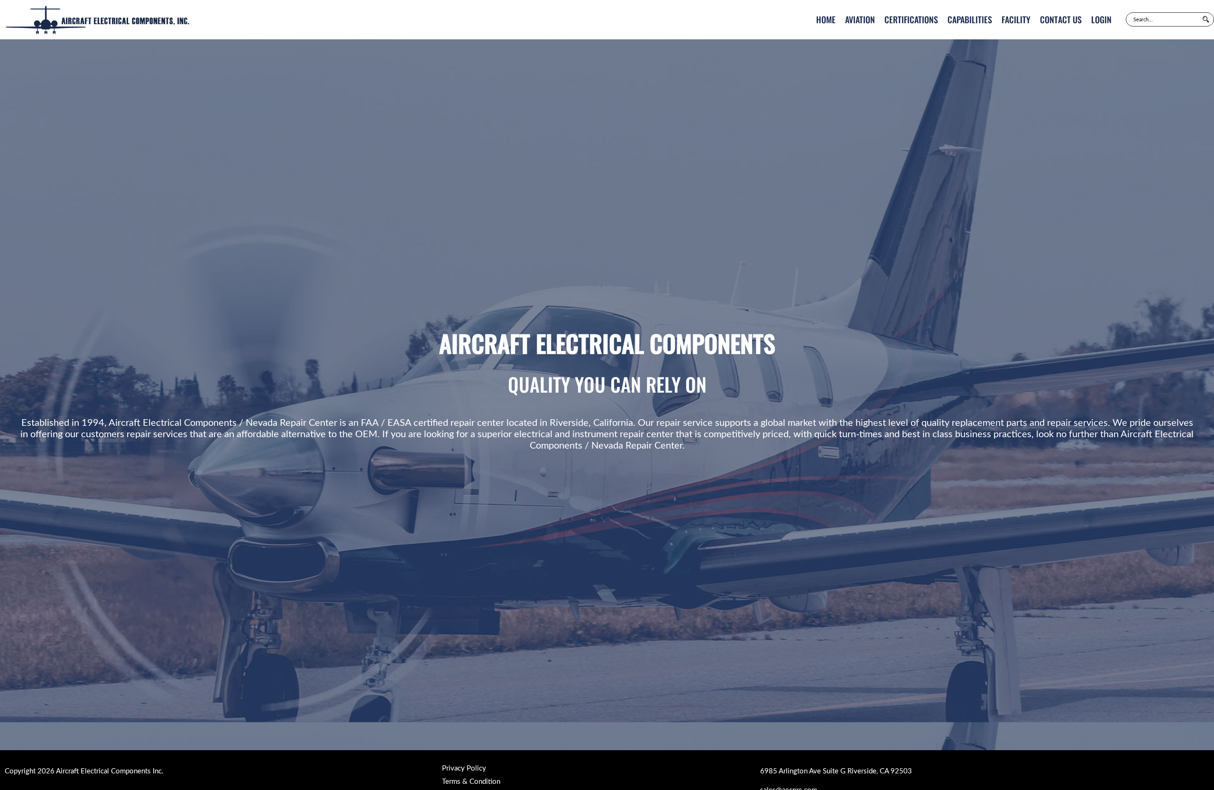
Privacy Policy (464, 768)
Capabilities (969, 19)
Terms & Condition (471, 781)
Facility (1016, 19)
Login (1101, 19)
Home (826, 19)
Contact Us (1061, 19)
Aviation (860, 19)
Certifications (911, 19)
